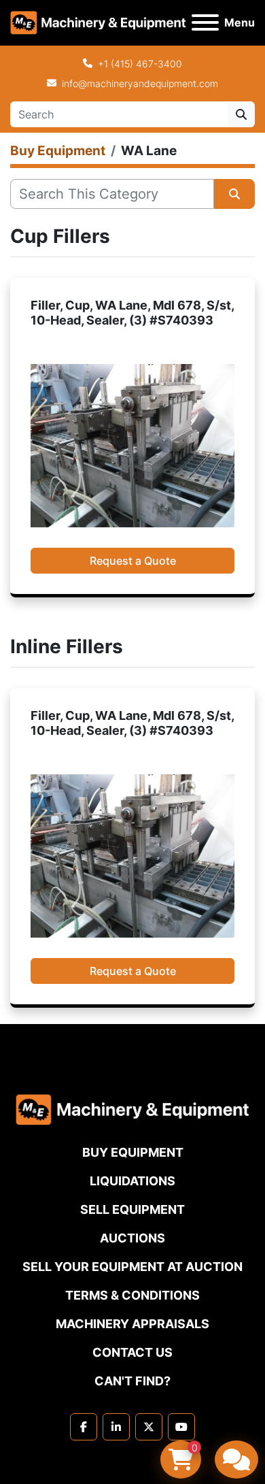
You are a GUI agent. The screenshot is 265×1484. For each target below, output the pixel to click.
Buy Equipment (132, 1152)
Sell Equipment (132, 1209)
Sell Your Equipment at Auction (132, 1266)
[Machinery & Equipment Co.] (132, 1109)
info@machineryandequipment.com (140, 83)
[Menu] (205, 22)
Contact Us (132, 1352)
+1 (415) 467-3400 (140, 63)
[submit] (241, 114)
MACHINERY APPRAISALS (132, 1324)
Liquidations (132, 1181)
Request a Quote (133, 560)
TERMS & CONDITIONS (132, 1295)
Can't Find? (132, 1381)
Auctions (132, 1238)
